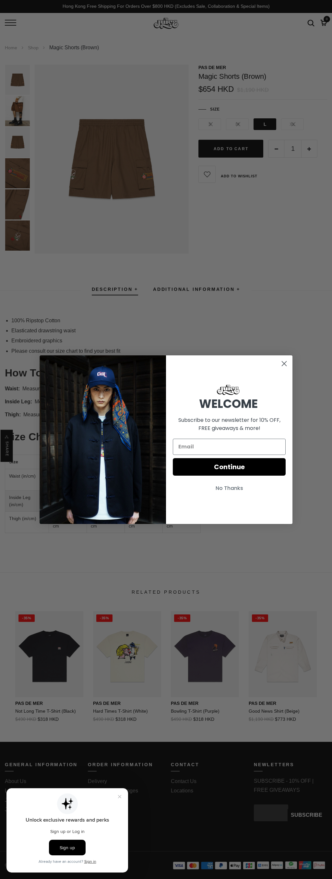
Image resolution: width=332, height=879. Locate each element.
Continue (229, 466)
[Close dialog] (284, 363)
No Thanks (229, 488)
